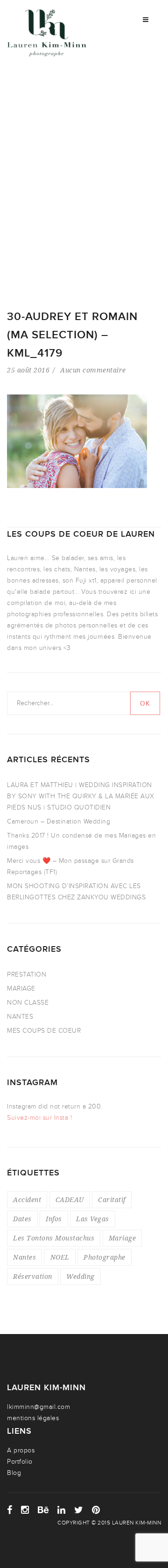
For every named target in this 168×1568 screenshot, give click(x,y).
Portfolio (20, 1462)
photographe (105, 1257)
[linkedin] (61, 1510)
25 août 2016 (28, 369)
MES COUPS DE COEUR (44, 1031)
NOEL (60, 1257)
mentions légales (33, 1418)
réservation (32, 1276)
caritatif (112, 1199)
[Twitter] (79, 1510)
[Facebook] (10, 1510)
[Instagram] (25, 1510)
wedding (80, 1276)
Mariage (122, 1237)
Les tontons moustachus (53, 1237)
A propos (21, 1450)
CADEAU (70, 1199)
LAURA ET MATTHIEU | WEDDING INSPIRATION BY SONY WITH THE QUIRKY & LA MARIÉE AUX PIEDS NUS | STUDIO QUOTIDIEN (80, 796)
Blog (14, 1473)
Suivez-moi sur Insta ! (39, 1118)
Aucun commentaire (93, 369)
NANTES (20, 1017)
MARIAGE (21, 988)
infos (54, 1218)
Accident (27, 1199)
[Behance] (43, 1510)
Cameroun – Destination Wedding (58, 821)
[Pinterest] (96, 1510)
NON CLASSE (28, 1002)
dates (22, 1218)
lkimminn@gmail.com (38, 1407)
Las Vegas (92, 1218)
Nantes (24, 1257)
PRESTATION (26, 974)
